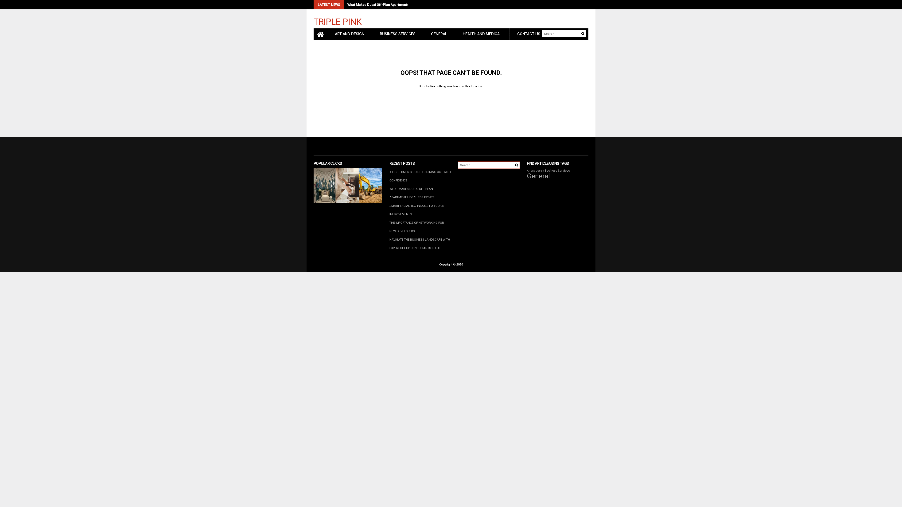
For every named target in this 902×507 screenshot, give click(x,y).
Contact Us (528, 34)
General (439, 34)
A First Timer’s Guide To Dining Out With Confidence (420, 176)
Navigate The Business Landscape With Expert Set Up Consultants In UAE (419, 244)
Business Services (398, 34)
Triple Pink (338, 21)
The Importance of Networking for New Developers (416, 227)
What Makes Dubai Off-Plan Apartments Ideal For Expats (391, 5)
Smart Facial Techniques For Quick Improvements (416, 210)
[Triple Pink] (320, 34)
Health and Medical (482, 34)
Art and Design (349, 34)
